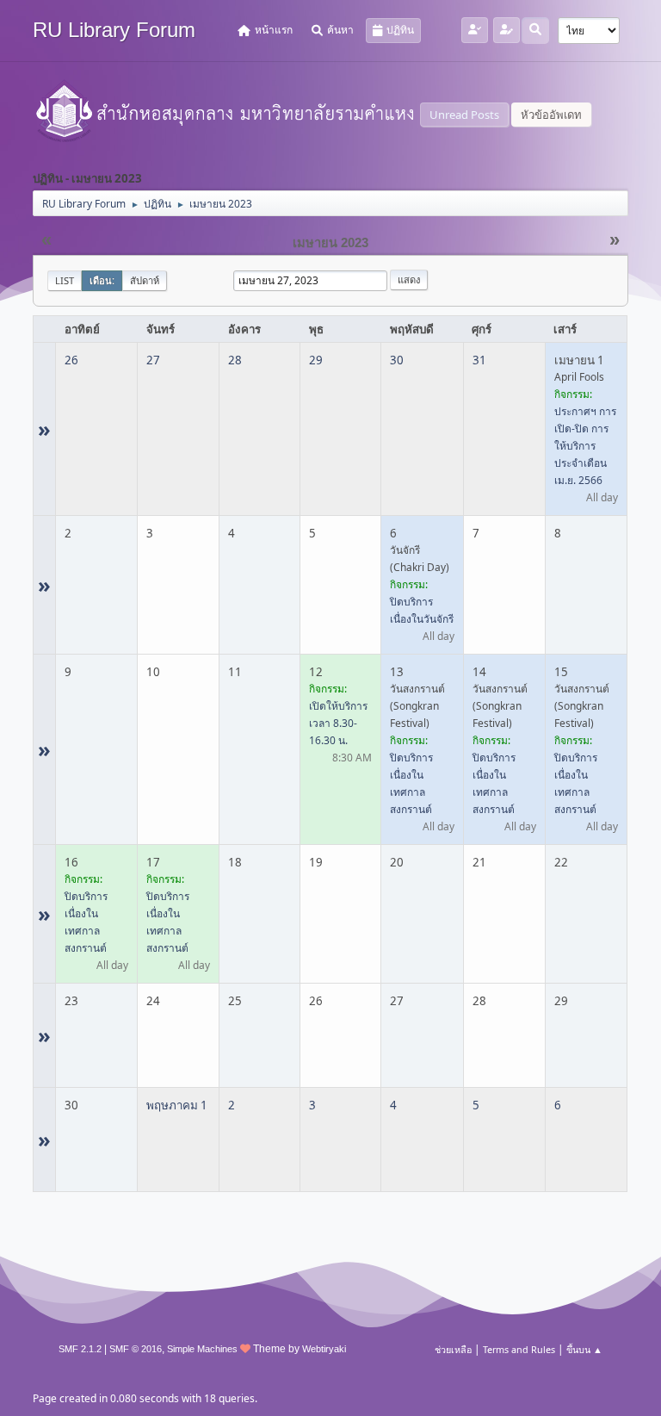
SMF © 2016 (135, 1349)
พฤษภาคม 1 (176, 1105)
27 (153, 360)
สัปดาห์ (144, 280)
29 (316, 360)
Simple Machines (202, 1349)
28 (235, 360)
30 (397, 360)
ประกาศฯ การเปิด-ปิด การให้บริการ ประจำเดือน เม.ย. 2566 (585, 446)
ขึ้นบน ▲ (584, 1349)
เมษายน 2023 (330, 243)
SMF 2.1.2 (80, 1349)
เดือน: (102, 280)
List (64, 280)
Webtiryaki (324, 1349)
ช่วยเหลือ (453, 1349)
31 (479, 360)
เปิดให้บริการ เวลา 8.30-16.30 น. (338, 723)
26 (71, 360)
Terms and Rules (519, 1349)
